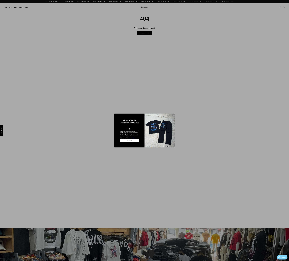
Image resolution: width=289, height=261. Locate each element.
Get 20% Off (129, 140)
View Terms (130, 137)
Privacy (134, 137)
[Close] (173, 115)
